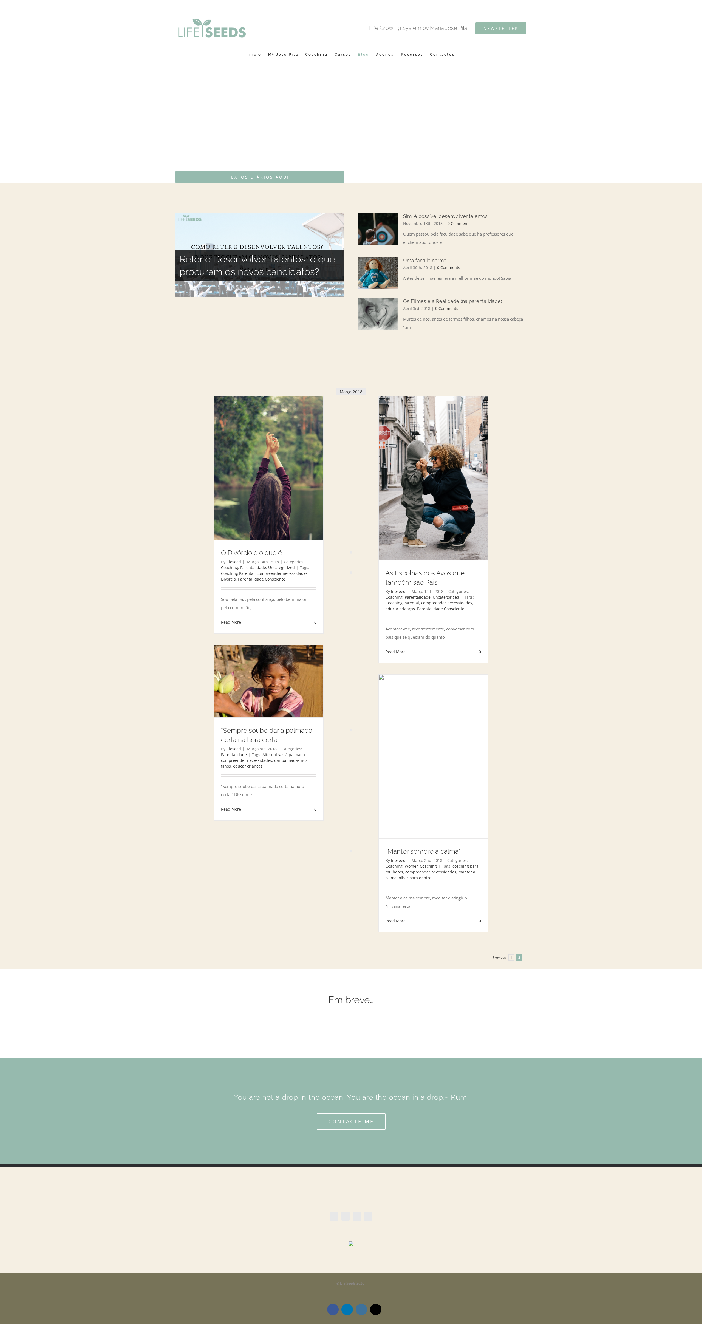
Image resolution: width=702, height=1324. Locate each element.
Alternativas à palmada (283, 754)
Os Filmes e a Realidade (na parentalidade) (452, 301)
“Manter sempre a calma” (423, 851)
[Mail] (368, 1216)
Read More (231, 622)
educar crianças (400, 608)
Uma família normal (425, 260)
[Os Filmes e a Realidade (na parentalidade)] (378, 314)
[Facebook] (334, 1216)
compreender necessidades (282, 573)
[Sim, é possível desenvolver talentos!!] (378, 229)
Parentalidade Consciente (261, 579)
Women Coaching (421, 866)
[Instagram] (357, 1216)
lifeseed (234, 561)
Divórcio (228, 579)
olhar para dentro (415, 877)
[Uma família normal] (378, 273)
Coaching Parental (237, 573)
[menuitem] (257, 54)
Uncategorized (281, 567)
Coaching (229, 567)
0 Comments (459, 223)
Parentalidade (253, 567)
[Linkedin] (345, 1216)
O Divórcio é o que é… (253, 553)
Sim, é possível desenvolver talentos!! (446, 216)
